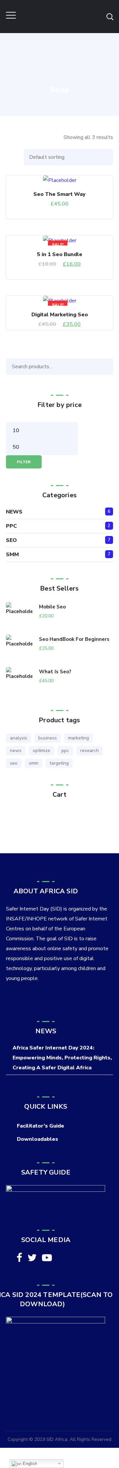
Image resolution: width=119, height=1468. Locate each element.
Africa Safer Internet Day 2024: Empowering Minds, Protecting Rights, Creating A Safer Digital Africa (62, 1057)
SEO (11, 540)
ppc (65, 750)
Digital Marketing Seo (59, 314)
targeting (59, 763)
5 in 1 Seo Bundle (59, 254)
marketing (78, 738)
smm (33, 763)
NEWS (14, 511)
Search (106, 367)
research (89, 750)
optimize (41, 750)
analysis (18, 738)
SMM (12, 554)
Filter (24, 462)
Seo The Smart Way (59, 194)
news (15, 750)
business (47, 738)
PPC (11, 526)
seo (14, 763)
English (29, 1463)
